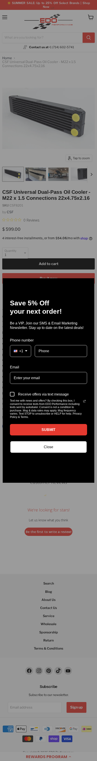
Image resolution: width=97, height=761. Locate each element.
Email (14, 367)
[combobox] (20, 351)
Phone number (22, 340)
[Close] (88, 283)
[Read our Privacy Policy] (84, 401)
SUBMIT (48, 430)
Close (48, 447)
